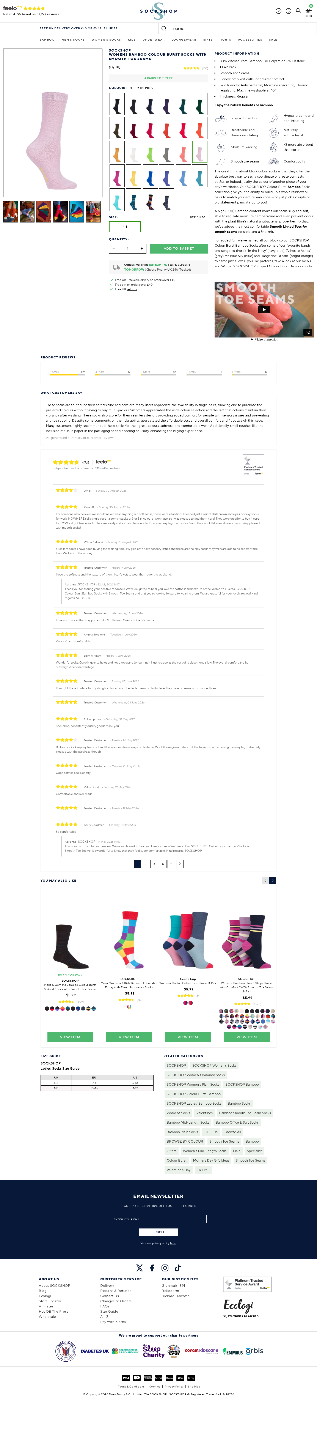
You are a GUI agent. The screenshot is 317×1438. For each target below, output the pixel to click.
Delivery (107, 1285)
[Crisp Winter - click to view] (226, 1016)
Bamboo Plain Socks (182, 1132)
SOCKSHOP (176, 1065)
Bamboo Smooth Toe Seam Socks (245, 1113)
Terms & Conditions (131, 1386)
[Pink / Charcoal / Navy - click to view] (262, 1011)
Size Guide (198, 217)
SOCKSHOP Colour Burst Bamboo (194, 1094)
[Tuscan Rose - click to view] (231, 1011)
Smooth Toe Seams (224, 1141)
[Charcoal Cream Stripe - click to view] (255, 1027)
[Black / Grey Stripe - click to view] (221, 1021)
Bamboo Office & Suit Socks (237, 1122)
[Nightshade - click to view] (239, 1027)
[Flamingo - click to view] (273, 1021)
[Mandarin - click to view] (242, 1016)
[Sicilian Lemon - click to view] (236, 1011)
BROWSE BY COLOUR (185, 1141)
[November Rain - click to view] (83, 1008)
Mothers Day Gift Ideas (211, 1160)
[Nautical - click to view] (237, 1016)
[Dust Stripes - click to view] (242, 1021)
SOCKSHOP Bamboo (242, 1084)
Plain (236, 1151)
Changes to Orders (116, 1301)
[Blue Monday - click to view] (78, 1008)
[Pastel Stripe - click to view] (250, 1027)
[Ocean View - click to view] (265, 1027)
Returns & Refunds (115, 1291)
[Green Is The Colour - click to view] (93, 1008)
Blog (42, 1291)
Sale (273, 39)
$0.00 (309, 16)
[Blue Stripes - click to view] (232, 1021)
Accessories (250, 39)
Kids (132, 39)
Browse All (232, 1132)
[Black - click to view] (247, 1011)
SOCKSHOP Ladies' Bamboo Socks (194, 1103)
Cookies (154, 1386)
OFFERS (211, 1132)
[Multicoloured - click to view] (129, 1007)
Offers (171, 1151)
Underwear (154, 39)
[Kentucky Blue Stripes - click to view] (237, 1021)
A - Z (104, 1317)
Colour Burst (177, 1160)
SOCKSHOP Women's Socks (214, 1065)
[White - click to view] (242, 1011)
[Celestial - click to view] (268, 1021)
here (173, 1243)
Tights (225, 39)
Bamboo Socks (239, 1103)
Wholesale (47, 1317)
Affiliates (46, 1306)
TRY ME (203, 1170)
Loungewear (184, 39)
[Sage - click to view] (252, 1016)
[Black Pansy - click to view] (247, 1021)
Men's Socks (73, 39)
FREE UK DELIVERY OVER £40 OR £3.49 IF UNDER (79, 28)
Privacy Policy (174, 1386)
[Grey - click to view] (257, 1011)
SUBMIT (158, 1232)
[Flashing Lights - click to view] (73, 1008)
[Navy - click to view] (267, 1011)
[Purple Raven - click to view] (245, 1027)
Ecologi (45, 1296)
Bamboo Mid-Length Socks (188, 1122)
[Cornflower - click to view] (260, 1027)
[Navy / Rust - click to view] (268, 1016)
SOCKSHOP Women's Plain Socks (193, 1084)
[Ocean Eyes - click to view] (68, 1008)
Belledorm (170, 1291)
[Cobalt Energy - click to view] (226, 1011)
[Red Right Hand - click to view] (52, 1008)
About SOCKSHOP (54, 1285)
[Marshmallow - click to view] (258, 1016)
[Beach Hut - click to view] (273, 1016)
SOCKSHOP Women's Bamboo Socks (196, 1075)
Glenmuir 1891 (173, 1285)
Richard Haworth (176, 1296)
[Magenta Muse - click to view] (221, 1011)
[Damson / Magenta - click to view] (229, 1027)
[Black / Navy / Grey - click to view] (252, 1011)
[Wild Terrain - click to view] (232, 1016)
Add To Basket (179, 248)
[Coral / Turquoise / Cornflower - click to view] (190, 1003)
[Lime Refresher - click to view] (247, 1016)
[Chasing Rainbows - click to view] (88, 1008)
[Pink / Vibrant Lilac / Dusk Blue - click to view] (185, 1003)
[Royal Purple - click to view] (263, 1016)
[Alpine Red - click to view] (263, 1021)
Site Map (194, 1386)
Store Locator (50, 1301)
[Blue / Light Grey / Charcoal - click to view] (221, 1016)
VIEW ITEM (70, 1037)
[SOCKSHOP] (158, 11)
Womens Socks (178, 1113)
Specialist (254, 1151)
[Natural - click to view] (273, 1011)
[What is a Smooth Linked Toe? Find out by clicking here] (237, 232)
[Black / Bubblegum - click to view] (258, 1021)
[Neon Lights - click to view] (252, 1021)
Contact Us (109, 1296)
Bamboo (47, 39)
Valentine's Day (178, 1170)
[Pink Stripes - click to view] (226, 1021)
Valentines (204, 1113)
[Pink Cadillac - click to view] (62, 1008)
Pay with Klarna (113, 1322)
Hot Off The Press (53, 1311)
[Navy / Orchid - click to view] (234, 1027)
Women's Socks (106, 39)
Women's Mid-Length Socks (204, 1151)
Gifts (208, 39)
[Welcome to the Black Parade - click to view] (47, 1008)
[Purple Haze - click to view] (57, 1008)
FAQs (104, 1306)
